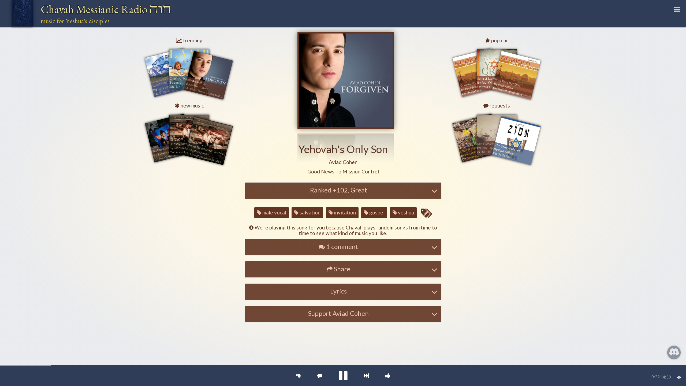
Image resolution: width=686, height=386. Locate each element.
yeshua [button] (405, 212)
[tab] (343, 191)
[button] (343, 162)
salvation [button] (309, 212)
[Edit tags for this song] (426, 213)
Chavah (106, 9)
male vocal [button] (273, 212)
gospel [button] (376, 212)
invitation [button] (344, 212)
